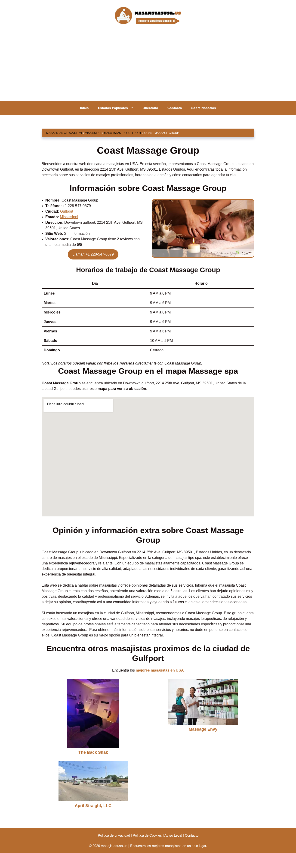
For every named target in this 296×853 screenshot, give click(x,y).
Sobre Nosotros (203, 108)
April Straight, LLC (93, 805)
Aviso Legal (173, 835)
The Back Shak (93, 752)
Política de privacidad (114, 835)
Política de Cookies (147, 835)
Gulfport (66, 211)
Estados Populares (113, 108)
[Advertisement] (148, 66)
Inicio (84, 108)
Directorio (150, 108)
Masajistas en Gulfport (122, 133)
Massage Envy (203, 729)
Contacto (174, 108)
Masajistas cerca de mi (64, 133)
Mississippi (93, 133)
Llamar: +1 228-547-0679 (93, 254)
